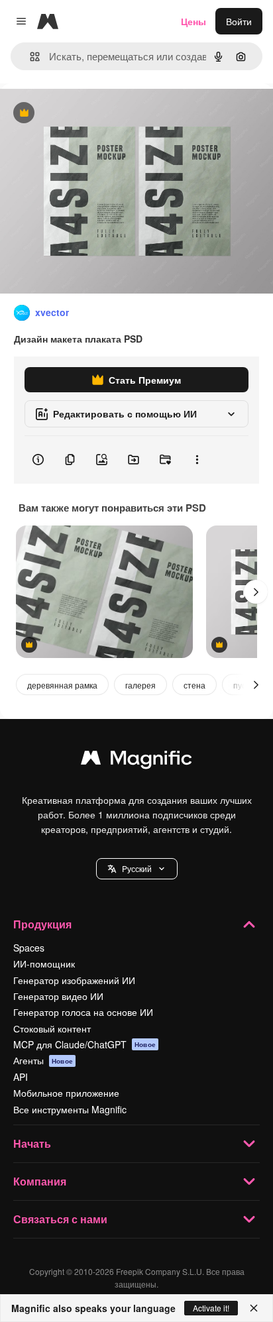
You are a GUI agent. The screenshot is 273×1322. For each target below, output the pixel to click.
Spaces (28, 947)
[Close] (254, 1308)
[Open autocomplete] (29, 57)
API (20, 1076)
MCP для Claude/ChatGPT (84, 1044)
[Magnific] (136, 761)
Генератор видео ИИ (58, 996)
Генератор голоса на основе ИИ (83, 1012)
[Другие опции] (197, 460)
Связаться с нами (60, 1219)
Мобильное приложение (66, 1092)
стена (194, 684)
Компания (39, 1181)
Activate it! (211, 1307)
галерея (140, 684)
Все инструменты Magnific (70, 1109)
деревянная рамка (62, 684)
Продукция (42, 924)
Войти (239, 21)
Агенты (43, 1060)
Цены (193, 21)
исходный (88, 114)
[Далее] (256, 591)
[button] (137, 868)
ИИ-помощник (44, 963)
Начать (32, 1143)
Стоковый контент (52, 1028)
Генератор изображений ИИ (74, 980)
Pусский (137, 868)
